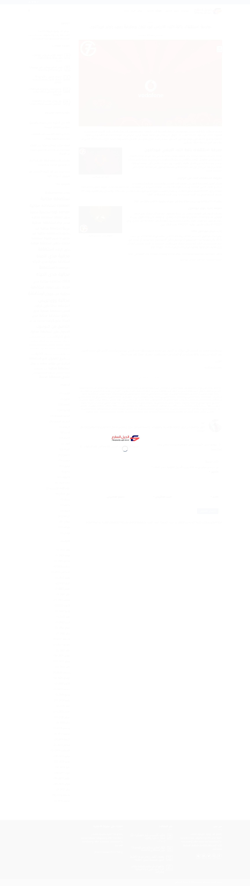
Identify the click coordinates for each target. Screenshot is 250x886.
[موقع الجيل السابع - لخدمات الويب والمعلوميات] (125, 438)
